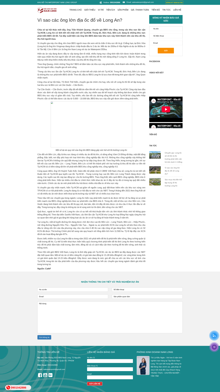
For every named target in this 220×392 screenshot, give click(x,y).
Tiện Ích (110, 10)
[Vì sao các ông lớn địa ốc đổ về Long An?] (155, 156)
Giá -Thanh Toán (140, 10)
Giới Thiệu (89, 10)
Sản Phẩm (123, 10)
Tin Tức (166, 10)
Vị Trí (101, 10)
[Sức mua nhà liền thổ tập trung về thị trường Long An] (155, 168)
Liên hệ (177, 10)
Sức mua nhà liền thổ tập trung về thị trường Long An (173, 169)
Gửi (166, 51)
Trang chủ (75, 10)
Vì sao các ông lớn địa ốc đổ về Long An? (172, 157)
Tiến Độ (156, 10)
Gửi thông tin (44, 337)
